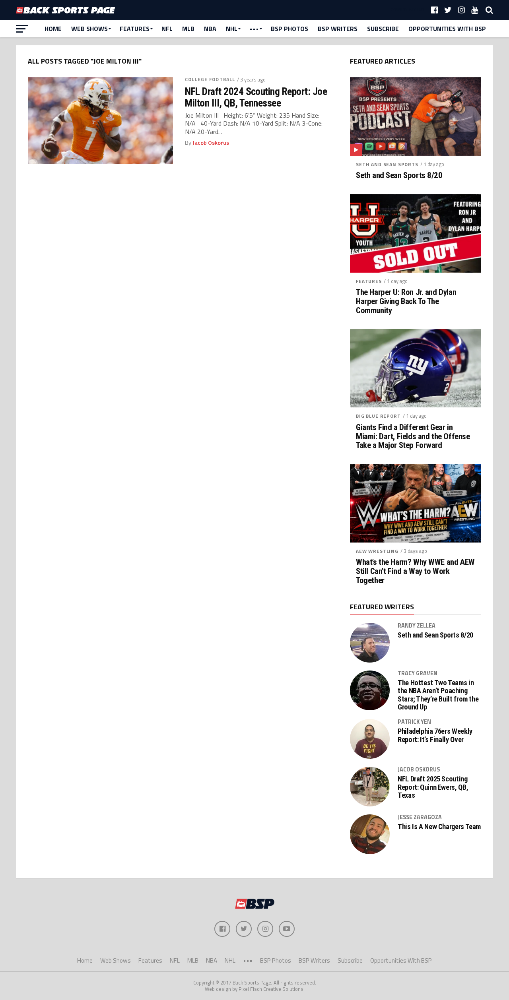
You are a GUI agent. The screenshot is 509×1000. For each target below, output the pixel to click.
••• (254, 28)
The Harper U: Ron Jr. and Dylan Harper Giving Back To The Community (406, 301)
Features (135, 28)
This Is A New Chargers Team (439, 827)
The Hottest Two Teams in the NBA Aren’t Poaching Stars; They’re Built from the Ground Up (438, 695)
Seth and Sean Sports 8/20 (399, 175)
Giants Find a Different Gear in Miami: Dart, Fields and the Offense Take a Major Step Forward (413, 436)
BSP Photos (289, 28)
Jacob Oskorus (210, 142)
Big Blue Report (378, 416)
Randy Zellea (416, 625)
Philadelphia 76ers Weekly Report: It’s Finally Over (435, 735)
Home (53, 28)
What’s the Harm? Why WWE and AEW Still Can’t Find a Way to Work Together (415, 571)
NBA (210, 28)
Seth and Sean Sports (387, 164)
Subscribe (383, 28)
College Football (210, 79)
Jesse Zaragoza (420, 817)
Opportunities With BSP (447, 28)
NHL (231, 28)
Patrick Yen (414, 722)
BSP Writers (337, 28)
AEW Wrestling (377, 551)
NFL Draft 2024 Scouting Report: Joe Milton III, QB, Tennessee (256, 97)
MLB (188, 28)
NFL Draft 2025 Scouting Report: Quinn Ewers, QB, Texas (433, 787)
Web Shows (89, 28)
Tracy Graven (417, 673)
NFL (167, 28)
